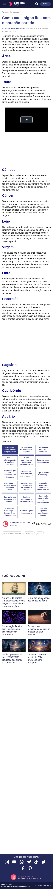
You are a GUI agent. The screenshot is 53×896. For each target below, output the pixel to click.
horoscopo (29, 533)
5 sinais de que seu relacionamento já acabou (10, 474)
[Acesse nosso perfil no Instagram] (6, 862)
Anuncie (48, 885)
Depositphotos (24, 886)
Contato (39, 885)
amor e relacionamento (12, 533)
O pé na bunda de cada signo (43, 474)
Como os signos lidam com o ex (26, 512)
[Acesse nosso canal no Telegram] (28, 862)
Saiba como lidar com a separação (43, 449)
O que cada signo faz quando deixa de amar (43, 512)
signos (39, 533)
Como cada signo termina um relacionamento (43, 499)
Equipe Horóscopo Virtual (14, 28)
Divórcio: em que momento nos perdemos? (26, 474)
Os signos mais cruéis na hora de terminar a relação (26, 486)
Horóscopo (14, 12)
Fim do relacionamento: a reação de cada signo (10, 461)
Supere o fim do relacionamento (43, 461)
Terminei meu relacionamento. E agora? (26, 449)
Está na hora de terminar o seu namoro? (10, 499)
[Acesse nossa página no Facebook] (23, 868)
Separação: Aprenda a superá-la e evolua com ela (43, 486)
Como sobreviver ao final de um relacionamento (26, 461)
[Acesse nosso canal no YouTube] (14, 862)
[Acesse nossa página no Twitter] (43, 862)
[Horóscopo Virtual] (15, 4)
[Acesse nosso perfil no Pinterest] (30, 868)
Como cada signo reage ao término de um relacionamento (10, 512)
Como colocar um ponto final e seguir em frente (10, 486)
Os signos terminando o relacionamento (26, 499)
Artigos (5, 12)
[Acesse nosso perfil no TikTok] (36, 862)
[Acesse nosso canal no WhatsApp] (21, 862)
